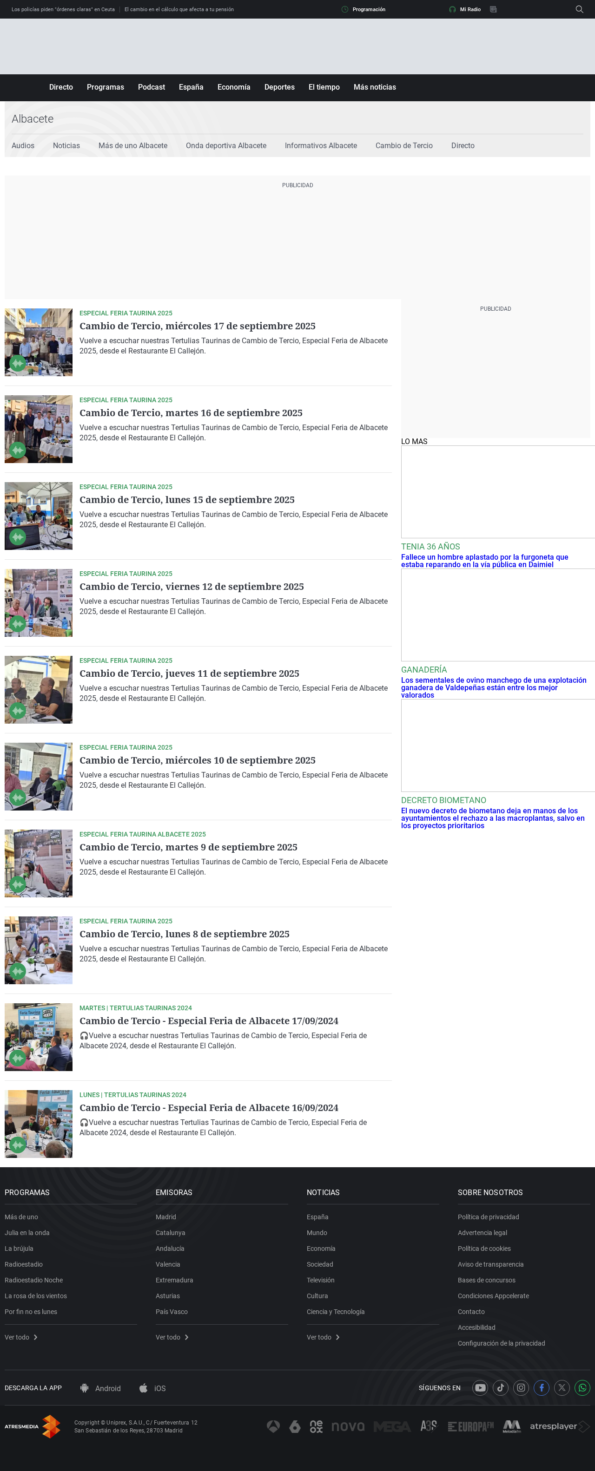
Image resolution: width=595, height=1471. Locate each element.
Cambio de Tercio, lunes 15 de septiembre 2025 (187, 499)
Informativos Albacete (321, 145)
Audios (23, 145)
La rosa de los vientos (36, 1296)
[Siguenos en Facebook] (541, 1388)
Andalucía (170, 1248)
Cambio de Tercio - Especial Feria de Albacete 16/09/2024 (208, 1107)
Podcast (151, 87)
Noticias (66, 145)
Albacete (32, 118)
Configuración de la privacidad (501, 1343)
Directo (61, 87)
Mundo (317, 1232)
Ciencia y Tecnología (336, 1311)
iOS (159, 1388)
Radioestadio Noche (34, 1280)
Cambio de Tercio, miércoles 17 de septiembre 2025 (197, 326)
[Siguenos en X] (562, 1388)
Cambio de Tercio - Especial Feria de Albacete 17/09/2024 (208, 1020)
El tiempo (324, 87)
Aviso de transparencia (491, 1264)
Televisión (321, 1280)
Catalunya (170, 1232)
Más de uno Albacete (133, 145)
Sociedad (320, 1264)
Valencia (168, 1264)
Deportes (279, 87)
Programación (369, 10)
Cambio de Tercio (404, 145)
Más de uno (21, 1217)
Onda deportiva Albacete (226, 145)
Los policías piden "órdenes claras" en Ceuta (63, 9)
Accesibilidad (477, 1327)
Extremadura (174, 1280)
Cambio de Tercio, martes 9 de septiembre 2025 (188, 847)
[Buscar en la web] (579, 9)
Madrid (166, 1217)
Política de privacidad (488, 1217)
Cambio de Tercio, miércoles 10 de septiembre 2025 (197, 760)
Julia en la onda (27, 1232)
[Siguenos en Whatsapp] (582, 1388)
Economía (234, 87)
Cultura (317, 1296)
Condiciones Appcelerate (493, 1296)
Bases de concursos (487, 1280)
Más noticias (375, 87)
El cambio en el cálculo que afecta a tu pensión (179, 9)
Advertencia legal (482, 1232)
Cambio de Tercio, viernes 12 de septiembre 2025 (191, 586)
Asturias (168, 1296)
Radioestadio (24, 1264)
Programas (105, 87)
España (191, 87)
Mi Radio (470, 10)
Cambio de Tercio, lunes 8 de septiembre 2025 (184, 934)
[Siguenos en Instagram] (521, 1388)
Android (107, 1388)
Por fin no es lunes (31, 1311)
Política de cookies (484, 1248)
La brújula (19, 1248)
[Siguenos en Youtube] (480, 1388)
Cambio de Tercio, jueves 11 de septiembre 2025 (189, 673)
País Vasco (172, 1311)
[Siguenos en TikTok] (501, 1388)
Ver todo (17, 1337)
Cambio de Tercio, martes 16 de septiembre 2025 (191, 412)
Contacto (471, 1311)
